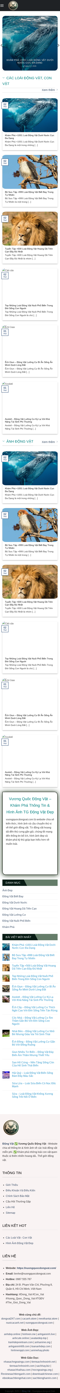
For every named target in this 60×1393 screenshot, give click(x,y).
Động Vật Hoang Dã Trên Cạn (19, 908)
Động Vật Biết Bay (12, 896)
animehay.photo (40, 1350)
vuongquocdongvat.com (39, 1322)
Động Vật (8, 1143)
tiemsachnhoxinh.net (43, 1361)
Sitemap (10, 1212)
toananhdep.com (40, 1346)
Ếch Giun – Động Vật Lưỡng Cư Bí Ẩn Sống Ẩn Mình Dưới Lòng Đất (29, 363)
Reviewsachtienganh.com (15, 1374)
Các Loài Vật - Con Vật (19, 1237)
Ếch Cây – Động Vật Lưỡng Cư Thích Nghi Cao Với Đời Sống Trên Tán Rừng (34, 1009)
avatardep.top (39, 1338)
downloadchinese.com (45, 1374)
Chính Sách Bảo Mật (17, 1196)
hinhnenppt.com (20, 1350)
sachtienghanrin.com (44, 1378)
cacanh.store (29, 1318)
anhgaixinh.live (46, 1334)
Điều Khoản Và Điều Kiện (20, 1190)
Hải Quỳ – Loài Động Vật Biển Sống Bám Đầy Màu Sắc (32, 1074)
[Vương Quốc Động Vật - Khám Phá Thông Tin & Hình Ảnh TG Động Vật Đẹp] (13, 5)
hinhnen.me (29, 1334)
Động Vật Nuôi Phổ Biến (16, 920)
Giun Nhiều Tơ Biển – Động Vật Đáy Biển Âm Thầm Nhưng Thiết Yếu (33, 1053)
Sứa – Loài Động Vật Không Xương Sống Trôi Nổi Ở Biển (32, 1095)
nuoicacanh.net (15, 1322)
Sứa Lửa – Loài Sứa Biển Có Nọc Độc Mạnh (34, 1085)
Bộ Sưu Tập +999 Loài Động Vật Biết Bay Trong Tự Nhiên (29, 193)
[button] (2, 5)
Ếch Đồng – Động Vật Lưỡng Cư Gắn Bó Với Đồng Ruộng (33, 1043)
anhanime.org (42, 1342)
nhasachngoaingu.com (17, 1361)
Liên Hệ (10, 1207)
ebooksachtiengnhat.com (16, 1378)
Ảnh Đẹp (7, 890)
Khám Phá (8, 927)
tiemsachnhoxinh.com (22, 1365)
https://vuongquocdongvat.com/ (36, 1268)
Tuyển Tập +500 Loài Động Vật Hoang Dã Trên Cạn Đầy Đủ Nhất (29, 250)
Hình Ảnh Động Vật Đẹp (19, 1243)
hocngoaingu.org (42, 1369)
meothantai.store (48, 1318)
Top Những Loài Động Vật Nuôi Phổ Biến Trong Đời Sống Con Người (29, 307)
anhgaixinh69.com (18, 1346)
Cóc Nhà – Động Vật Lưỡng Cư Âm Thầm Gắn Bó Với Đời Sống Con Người (32, 1020)
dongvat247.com (10, 1318)
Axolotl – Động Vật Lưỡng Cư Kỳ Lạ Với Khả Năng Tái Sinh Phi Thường (27, 420)
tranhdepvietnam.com (20, 1342)
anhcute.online (20, 1338)
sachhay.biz (43, 1365)
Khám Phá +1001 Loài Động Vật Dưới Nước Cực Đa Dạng (30, 61)
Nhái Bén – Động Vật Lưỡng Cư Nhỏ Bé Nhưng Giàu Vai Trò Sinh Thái (33, 1033)
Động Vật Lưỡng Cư (14, 914)
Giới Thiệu (12, 1185)
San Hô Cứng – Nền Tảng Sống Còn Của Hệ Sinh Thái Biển (33, 1064)
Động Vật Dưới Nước (14, 902)
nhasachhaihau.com (18, 1369)
